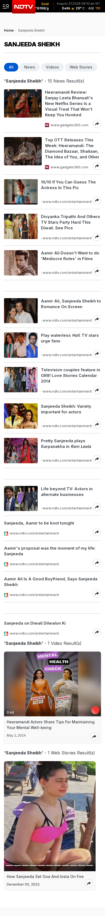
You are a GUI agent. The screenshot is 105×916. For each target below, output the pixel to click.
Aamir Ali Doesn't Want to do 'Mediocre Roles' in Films (70, 255)
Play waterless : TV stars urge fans (70, 338)
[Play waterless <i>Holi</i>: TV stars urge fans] (21, 345)
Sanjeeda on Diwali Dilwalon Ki (35, 623)
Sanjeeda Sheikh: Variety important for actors (66, 409)
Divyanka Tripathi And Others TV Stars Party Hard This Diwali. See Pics (70, 222)
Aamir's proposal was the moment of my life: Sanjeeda (50, 551)
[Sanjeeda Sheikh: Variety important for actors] (21, 416)
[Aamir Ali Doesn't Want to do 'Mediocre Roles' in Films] (21, 262)
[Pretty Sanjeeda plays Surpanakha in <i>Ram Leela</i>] (21, 450)
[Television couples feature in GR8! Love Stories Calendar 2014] (21, 380)
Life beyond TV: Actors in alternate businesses (67, 491)
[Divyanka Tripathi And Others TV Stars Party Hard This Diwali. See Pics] (21, 227)
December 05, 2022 (23, 884)
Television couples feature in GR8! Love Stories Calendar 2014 (70, 375)
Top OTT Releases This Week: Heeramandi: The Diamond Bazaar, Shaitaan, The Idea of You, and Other (72, 148)
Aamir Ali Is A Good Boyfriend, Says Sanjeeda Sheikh (50, 581)
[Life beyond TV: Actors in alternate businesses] (21, 498)
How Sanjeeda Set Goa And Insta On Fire (45, 876)
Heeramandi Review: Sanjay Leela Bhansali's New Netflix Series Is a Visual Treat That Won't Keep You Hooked (69, 103)
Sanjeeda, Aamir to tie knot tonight (39, 523)
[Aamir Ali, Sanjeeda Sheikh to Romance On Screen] (21, 311)
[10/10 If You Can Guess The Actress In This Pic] (21, 192)
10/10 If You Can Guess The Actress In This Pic (68, 184)
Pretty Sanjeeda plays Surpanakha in (66, 443)
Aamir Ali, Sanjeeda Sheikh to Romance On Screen (71, 303)
